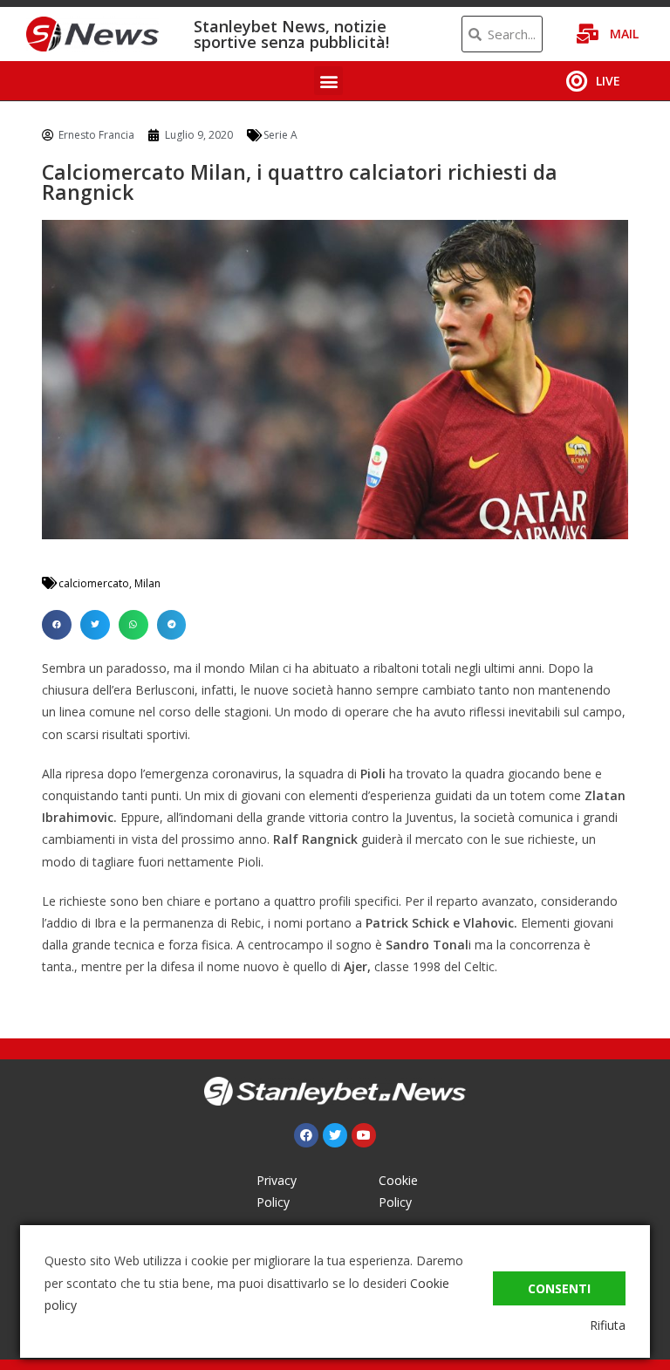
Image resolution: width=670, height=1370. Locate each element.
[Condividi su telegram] (172, 625)
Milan (147, 583)
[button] (328, 80)
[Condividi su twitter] (95, 625)
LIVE (608, 80)
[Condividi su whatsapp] (133, 625)
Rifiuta (608, 1325)
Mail (624, 33)
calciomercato (93, 583)
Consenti (559, 1288)
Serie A (280, 134)
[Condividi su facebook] (57, 625)
